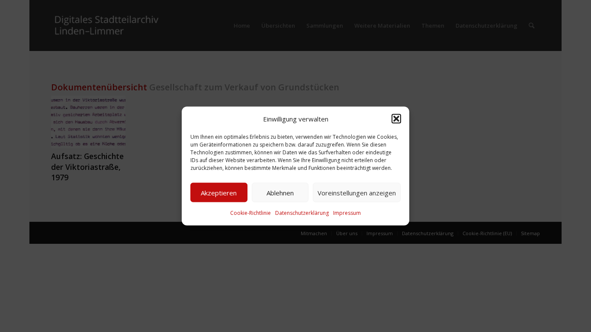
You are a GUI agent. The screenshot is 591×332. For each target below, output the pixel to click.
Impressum (347, 213)
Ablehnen (280, 192)
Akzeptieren (219, 192)
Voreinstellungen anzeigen (357, 192)
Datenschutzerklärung (302, 213)
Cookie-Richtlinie (250, 213)
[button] (396, 119)
